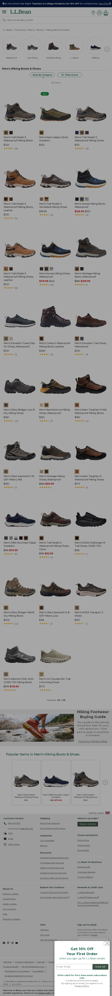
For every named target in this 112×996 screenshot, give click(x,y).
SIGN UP (100, 966)
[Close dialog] (106, 943)
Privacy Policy (82, 986)
